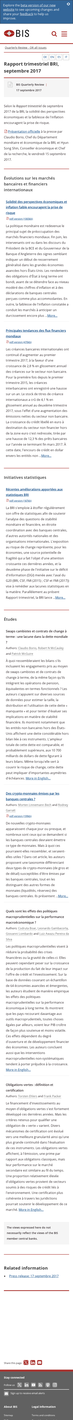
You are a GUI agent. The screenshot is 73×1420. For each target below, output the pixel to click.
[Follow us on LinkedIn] (27, 1385)
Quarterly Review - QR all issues (26, 47)
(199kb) (20, 816)
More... (52, 315)
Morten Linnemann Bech (34, 805)
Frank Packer (52, 1096)
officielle (24, 131)
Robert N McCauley (51, 648)
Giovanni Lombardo (19, 934)
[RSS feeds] (41, 1385)
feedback (26, 14)
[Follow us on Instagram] (55, 1385)
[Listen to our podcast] (48, 1385)
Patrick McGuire (22, 654)
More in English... (38, 778)
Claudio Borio (27, 648)
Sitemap (8, 1415)
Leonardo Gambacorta (53, 928)
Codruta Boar (27, 928)
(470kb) (20, 342)
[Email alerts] (6, 1394)
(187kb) (20, 500)
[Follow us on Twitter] (20, 1385)
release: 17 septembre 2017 (34, 1276)
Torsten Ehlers (27, 1096)
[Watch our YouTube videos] (34, 1385)
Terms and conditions (43, 1415)
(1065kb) (21, 218)
